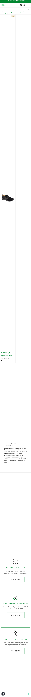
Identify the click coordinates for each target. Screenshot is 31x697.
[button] (3, 694)
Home (2, 9)
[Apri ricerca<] (21, 5)
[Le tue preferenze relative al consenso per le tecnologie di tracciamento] (28, 694)
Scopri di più (15, 579)
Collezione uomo (10, 9)
